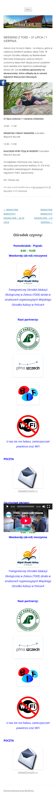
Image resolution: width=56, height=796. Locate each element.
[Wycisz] (43, 506)
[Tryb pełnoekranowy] (48, 506)
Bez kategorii (38, 187)
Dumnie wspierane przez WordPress (19, 790)
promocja (22, 190)
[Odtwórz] (7, 506)
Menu (28, 9)
